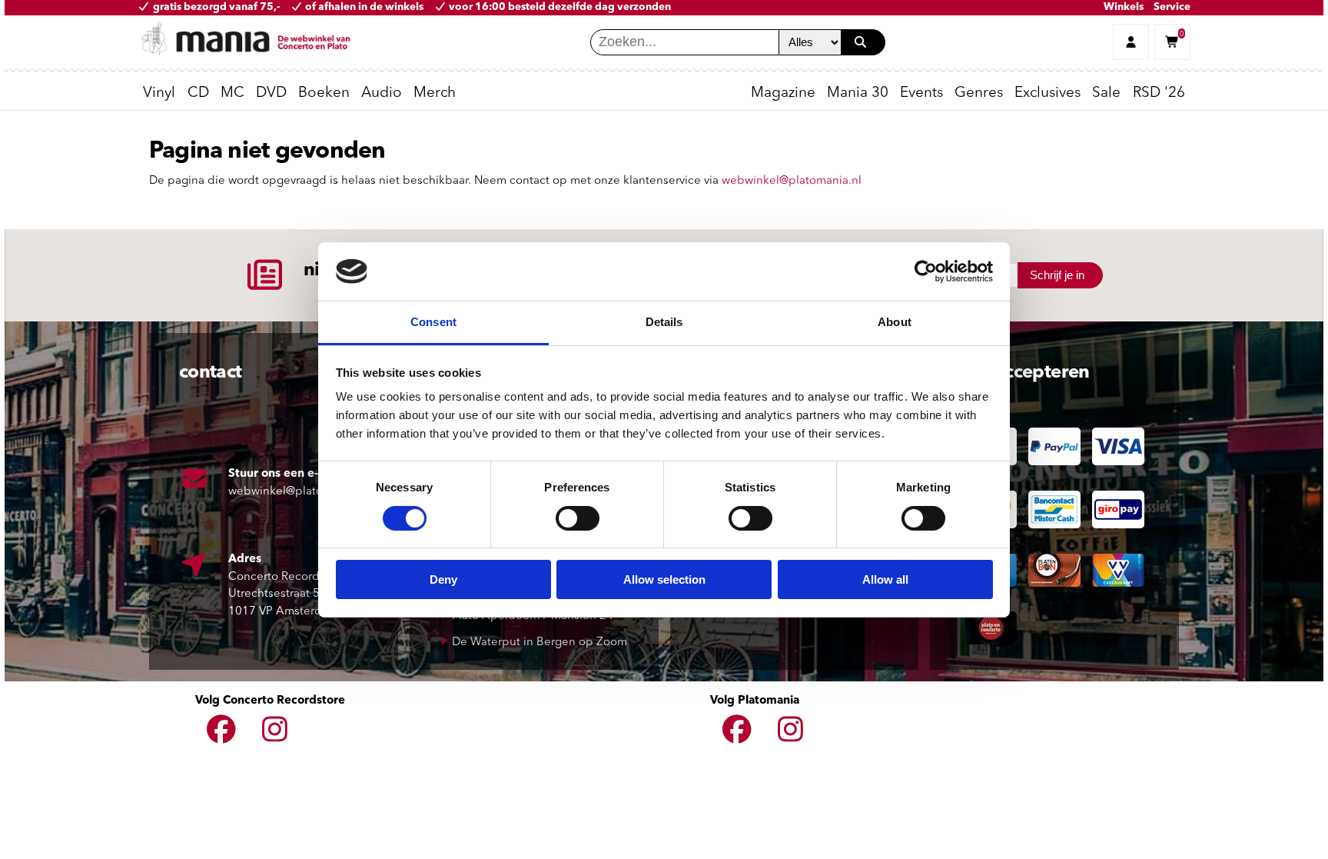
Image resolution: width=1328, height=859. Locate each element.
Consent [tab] (433, 321)
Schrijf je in (1057, 274)
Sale (1106, 93)
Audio (381, 93)
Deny (443, 579)
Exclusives (1047, 93)
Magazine (783, 93)
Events (921, 93)
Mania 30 (857, 93)
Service (1172, 7)
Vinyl (159, 93)
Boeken (324, 93)
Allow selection (664, 579)
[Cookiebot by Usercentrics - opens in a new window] (925, 271)
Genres (978, 93)
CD (198, 93)
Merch (434, 93)
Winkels (1124, 7)
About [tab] (894, 321)
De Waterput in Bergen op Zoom (539, 642)
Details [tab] (664, 321)
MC (232, 93)
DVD (271, 93)
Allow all (885, 579)
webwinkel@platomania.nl (792, 181)
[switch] (577, 518)
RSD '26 (1159, 93)
